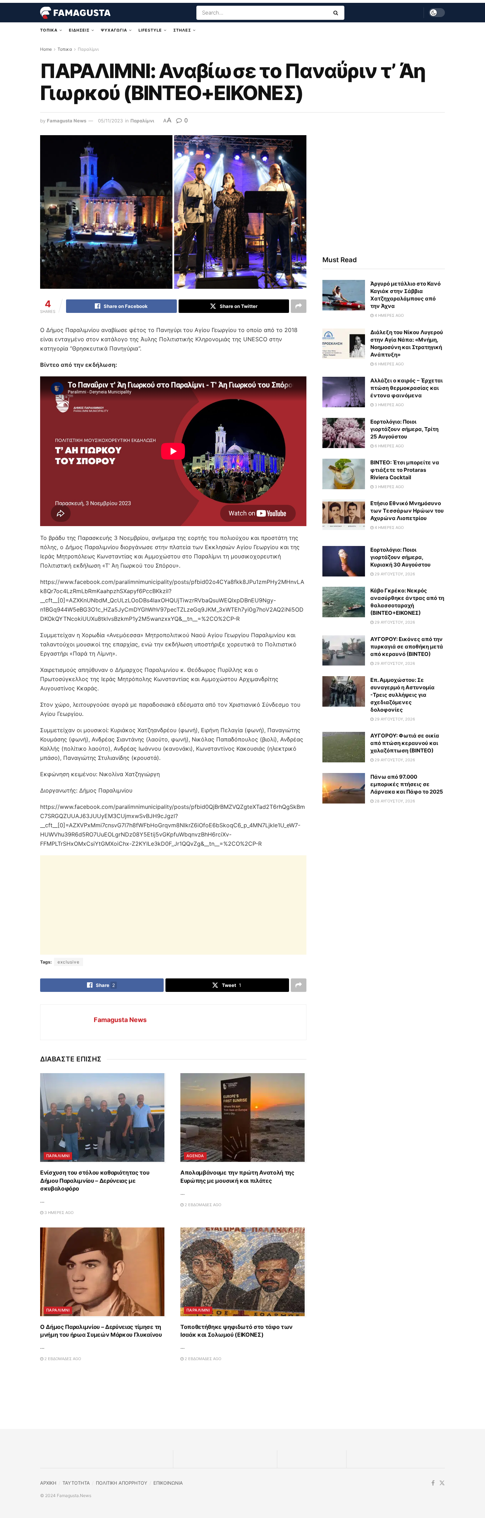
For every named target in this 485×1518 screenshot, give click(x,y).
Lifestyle (150, 30)
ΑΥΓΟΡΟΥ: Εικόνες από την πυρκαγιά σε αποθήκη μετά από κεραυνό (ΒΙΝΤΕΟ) (406, 647)
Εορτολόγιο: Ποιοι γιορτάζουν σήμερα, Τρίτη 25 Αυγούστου (404, 429)
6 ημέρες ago (389, 364)
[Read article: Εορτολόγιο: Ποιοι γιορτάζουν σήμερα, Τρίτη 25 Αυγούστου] (343, 433)
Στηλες (182, 30)
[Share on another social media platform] (298, 306)
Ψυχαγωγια (114, 30)
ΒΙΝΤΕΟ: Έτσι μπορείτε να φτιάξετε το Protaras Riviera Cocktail (404, 470)
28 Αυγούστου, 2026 (394, 801)
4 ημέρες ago (389, 315)
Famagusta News (66, 120)
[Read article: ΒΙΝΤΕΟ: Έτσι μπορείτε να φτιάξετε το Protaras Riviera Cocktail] (343, 474)
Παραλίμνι (88, 49)
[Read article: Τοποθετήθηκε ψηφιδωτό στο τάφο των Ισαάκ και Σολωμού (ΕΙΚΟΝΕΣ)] (243, 1380)
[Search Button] (337, 13)
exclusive (69, 962)
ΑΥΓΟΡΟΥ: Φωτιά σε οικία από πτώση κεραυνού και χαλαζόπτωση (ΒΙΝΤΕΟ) (404, 743)
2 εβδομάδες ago (202, 1312)
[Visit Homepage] (75, 13)
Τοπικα (49, 30)
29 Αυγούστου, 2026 (394, 574)
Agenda (195, 1263)
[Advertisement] (173, 905)
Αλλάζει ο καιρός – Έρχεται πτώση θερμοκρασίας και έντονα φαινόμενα (406, 388)
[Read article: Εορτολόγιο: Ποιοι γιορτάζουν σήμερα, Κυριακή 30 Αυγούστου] (343, 561)
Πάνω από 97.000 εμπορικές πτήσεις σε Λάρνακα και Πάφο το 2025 (406, 784)
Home (46, 49)
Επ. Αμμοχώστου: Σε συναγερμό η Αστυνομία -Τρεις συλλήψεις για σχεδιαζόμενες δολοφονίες (402, 695)
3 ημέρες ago (58, 1320)
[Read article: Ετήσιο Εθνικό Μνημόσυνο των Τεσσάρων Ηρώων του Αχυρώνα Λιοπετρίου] (343, 515)
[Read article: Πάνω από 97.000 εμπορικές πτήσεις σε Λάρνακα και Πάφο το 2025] (343, 788)
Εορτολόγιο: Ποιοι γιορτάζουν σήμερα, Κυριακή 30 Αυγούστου (400, 557)
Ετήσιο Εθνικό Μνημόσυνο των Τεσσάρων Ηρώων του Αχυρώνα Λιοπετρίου (407, 511)
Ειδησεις (79, 30)
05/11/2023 (110, 120)
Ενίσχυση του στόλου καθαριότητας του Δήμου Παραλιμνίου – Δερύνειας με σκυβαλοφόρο (94, 1288)
